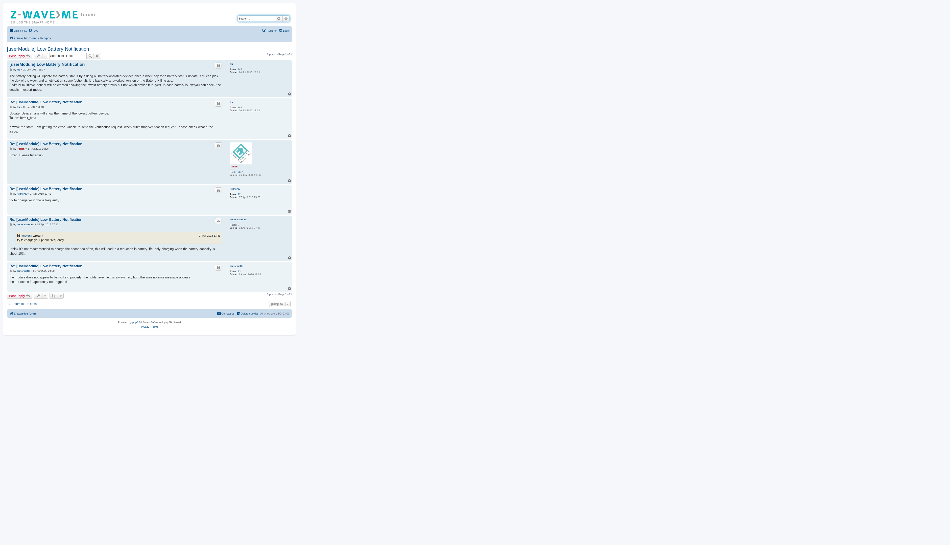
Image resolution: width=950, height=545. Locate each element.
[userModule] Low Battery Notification (48, 49)
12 (239, 194)
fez (231, 64)
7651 (241, 172)
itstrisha (235, 188)
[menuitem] (33, 31)
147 (240, 69)
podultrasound (238, 219)
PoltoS (234, 166)
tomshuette (236, 266)
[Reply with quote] (218, 65)
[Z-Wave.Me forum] (44, 16)
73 (239, 271)
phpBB (136, 322)
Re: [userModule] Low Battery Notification (45, 102)
